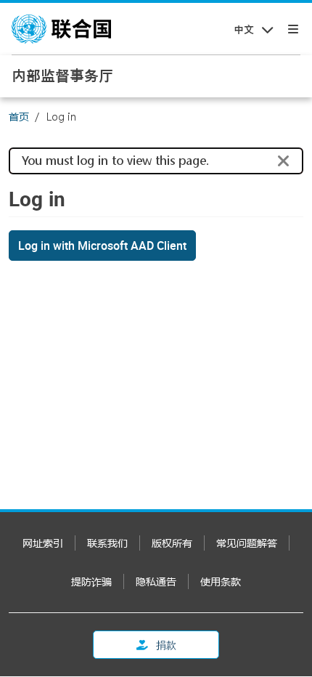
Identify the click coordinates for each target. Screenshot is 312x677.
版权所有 (172, 543)
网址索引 (42, 543)
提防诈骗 (91, 581)
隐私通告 (156, 581)
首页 (19, 116)
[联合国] (61, 29)
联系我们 (107, 543)
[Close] (283, 161)
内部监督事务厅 (62, 75)
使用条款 (220, 581)
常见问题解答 (246, 543)
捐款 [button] (165, 645)
